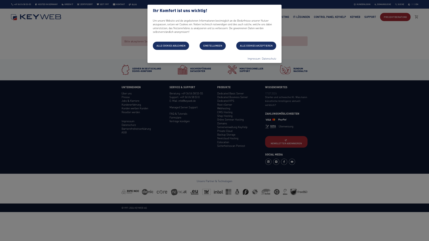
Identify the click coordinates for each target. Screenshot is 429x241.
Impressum (254, 58)
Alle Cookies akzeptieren (256, 45)
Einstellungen (212, 45)
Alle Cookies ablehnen (171, 45)
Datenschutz (269, 58)
